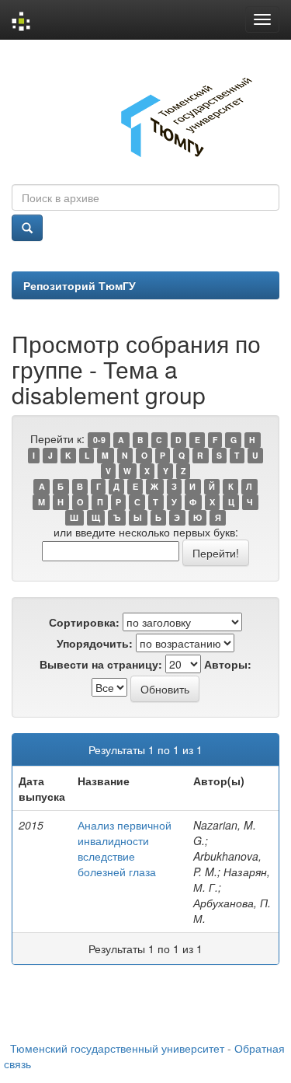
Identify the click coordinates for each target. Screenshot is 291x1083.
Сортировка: (84, 622)
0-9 (99, 439)
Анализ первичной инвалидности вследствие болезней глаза (124, 848)
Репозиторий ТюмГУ (79, 285)
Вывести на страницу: (101, 664)
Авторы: (227, 664)
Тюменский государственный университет (117, 1048)
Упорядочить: (95, 643)
